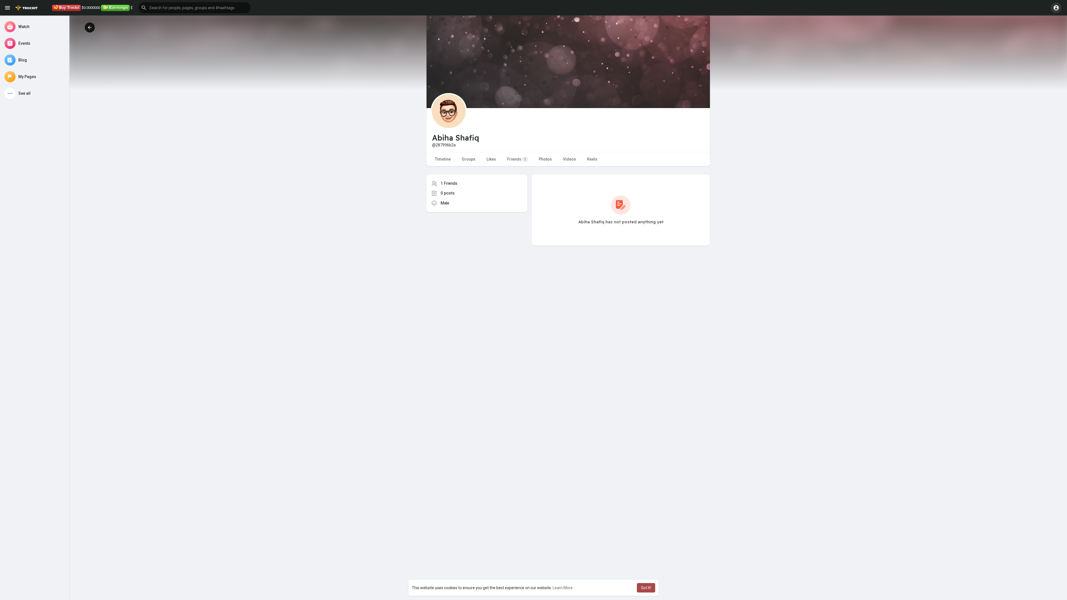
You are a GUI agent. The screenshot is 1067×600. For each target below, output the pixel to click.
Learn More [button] (563, 588)
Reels (592, 159)
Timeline (443, 159)
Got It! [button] (646, 588)
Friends (516, 159)
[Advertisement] (477, 263)
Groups (468, 159)
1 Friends (449, 183)
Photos (545, 159)
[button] (194, 7)
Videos (569, 159)
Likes (491, 159)
